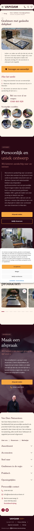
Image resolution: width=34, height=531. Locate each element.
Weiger (17, 271)
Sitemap (24, 524)
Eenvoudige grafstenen (24, 13)
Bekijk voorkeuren (17, 276)
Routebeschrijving (10, 503)
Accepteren (17, 267)
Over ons (4, 440)
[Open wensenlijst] (31, 7)
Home (11, 13)
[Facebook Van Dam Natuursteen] (3, 510)
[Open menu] (2, 7)
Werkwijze (25, 440)
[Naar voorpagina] (11, 6)
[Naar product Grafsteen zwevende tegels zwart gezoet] (14, 297)
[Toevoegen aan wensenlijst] (24, 291)
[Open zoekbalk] (28, 7)
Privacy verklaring (22, 522)
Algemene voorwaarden (13, 524)
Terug (5, 14)
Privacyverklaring (20, 280)
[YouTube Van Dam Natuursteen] (7, 510)
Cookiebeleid (12, 280)
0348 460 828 (16, 101)
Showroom (14, 440)
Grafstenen (16, 13)
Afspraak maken (17, 214)
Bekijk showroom (17, 221)
